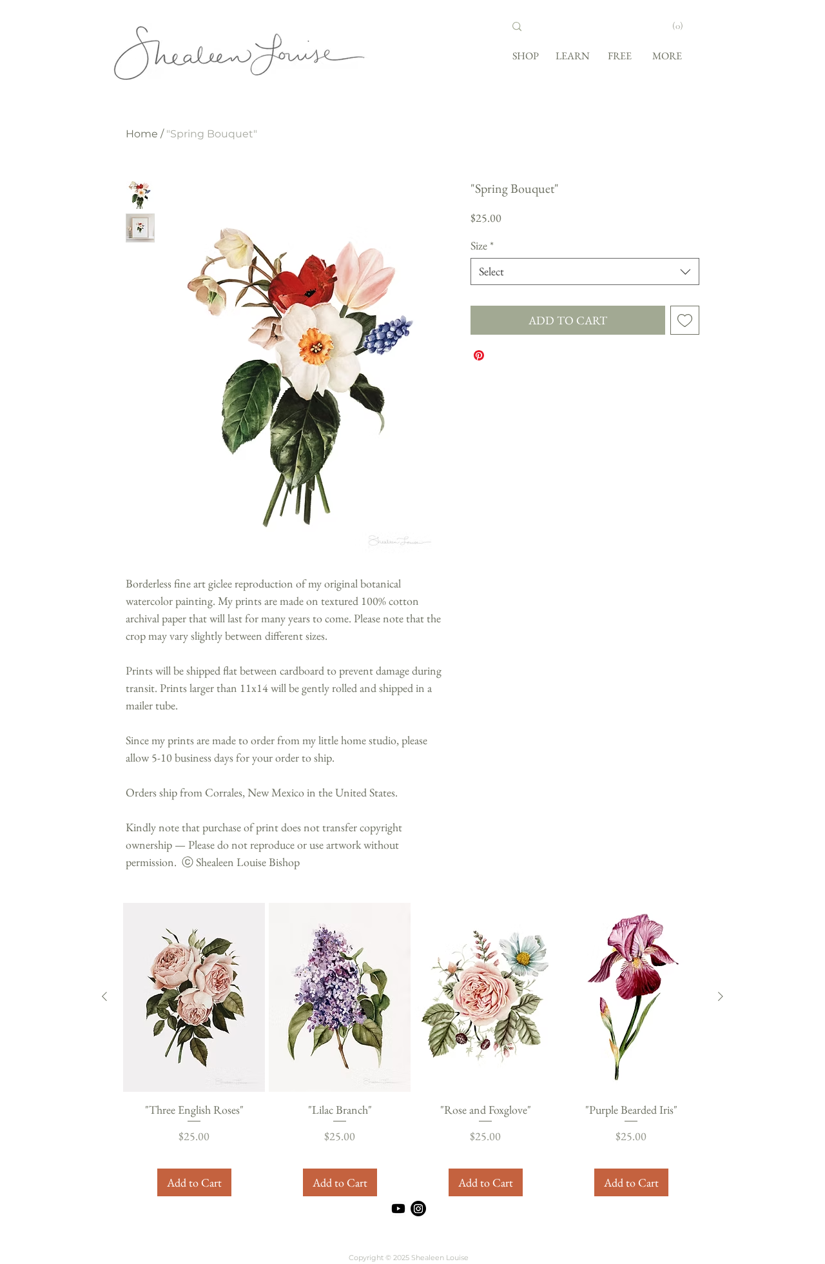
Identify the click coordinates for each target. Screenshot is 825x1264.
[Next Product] (720, 996)
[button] (683, 26)
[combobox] (585, 271)
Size (482, 245)
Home (142, 134)
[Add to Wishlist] (684, 320)
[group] (412, 1050)
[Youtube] (398, 1208)
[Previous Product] (104, 996)
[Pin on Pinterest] (479, 355)
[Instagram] (418, 1208)
